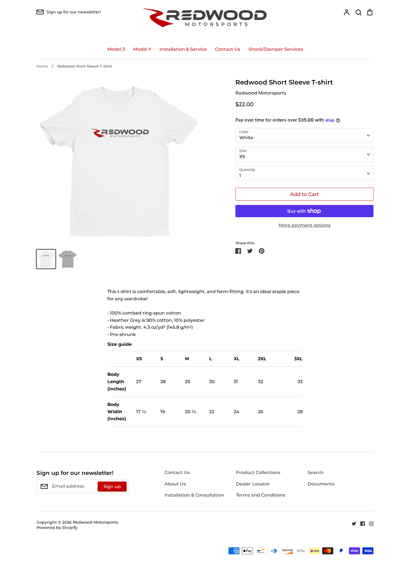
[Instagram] (369, 523)
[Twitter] (352, 523)
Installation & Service (183, 49)
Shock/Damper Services (276, 49)
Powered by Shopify (57, 527)
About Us (175, 484)
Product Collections (258, 472)
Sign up (112, 486)
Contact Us (227, 49)
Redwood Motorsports (260, 93)
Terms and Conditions (260, 495)
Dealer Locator (253, 484)
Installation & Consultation (194, 495)
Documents (321, 484)
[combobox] (304, 135)
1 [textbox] (240, 175)
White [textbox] (246, 137)
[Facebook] (360, 523)
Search (316, 472)
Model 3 (116, 49)
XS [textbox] (242, 156)
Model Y (142, 49)
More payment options (305, 225)
